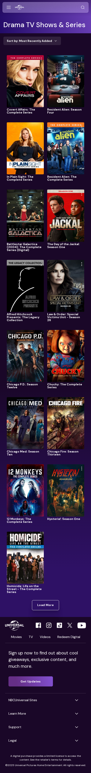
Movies (16, 637)
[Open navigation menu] (8, 7)
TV (31, 637)
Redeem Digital (68, 637)
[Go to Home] (19, 7)
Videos (45, 637)
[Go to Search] (83, 7)
